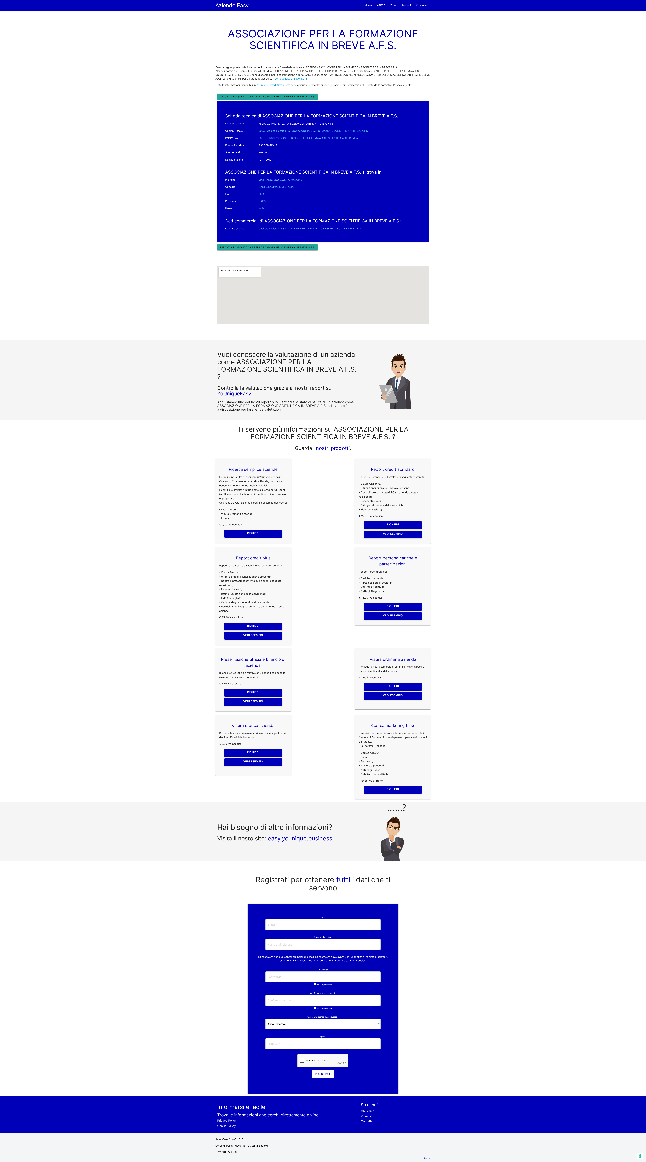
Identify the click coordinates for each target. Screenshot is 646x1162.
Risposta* (323, 1036)
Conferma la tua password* (323, 993)
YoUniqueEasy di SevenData (290, 78)
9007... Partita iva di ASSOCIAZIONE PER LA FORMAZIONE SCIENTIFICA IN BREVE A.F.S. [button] (311, 138)
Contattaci (422, 5)
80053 (262, 194)
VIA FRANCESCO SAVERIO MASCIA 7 (281, 179)
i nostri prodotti (331, 448)
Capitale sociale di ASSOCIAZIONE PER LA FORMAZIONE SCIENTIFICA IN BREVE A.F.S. (310, 228)
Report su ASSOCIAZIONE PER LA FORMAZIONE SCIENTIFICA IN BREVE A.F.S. (267, 96)
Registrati (323, 1074)
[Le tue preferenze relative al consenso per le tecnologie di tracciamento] (640, 1156)
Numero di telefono (323, 937)
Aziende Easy (232, 5)
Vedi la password (324, 984)
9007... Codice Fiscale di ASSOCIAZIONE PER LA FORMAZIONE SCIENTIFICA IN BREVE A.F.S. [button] (314, 130)
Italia (261, 208)
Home (368, 5)
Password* (323, 969)
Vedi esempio (393, 533)
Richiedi (253, 533)
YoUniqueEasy (234, 393)
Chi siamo (367, 1111)
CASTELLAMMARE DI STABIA (276, 186)
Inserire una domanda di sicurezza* (323, 1017)
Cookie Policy (226, 1126)
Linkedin (426, 1158)
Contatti (366, 1121)
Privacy (366, 1116)
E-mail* (323, 917)
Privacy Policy (227, 1120)
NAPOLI (263, 201)
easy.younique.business (300, 838)
